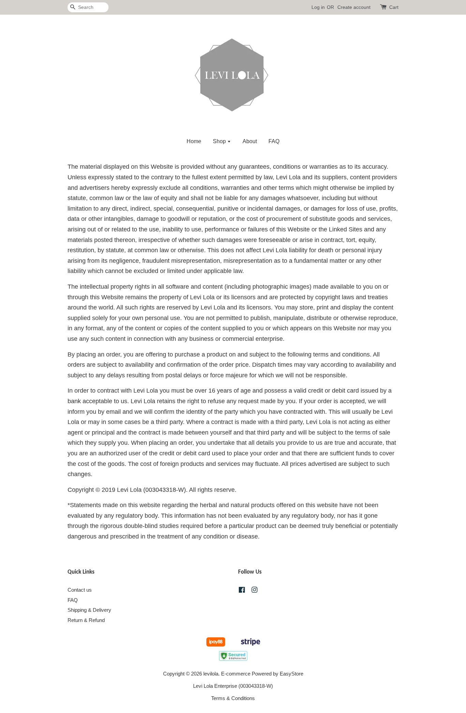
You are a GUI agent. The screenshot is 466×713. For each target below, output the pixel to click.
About (250, 141)
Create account (353, 7)
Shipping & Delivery (89, 610)
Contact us (80, 590)
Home (194, 141)
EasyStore (291, 674)
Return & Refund (86, 620)
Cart (393, 7)
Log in (318, 7)
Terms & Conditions (233, 698)
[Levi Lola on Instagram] (254, 591)
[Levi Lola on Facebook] (242, 591)
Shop (220, 141)
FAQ (273, 141)
